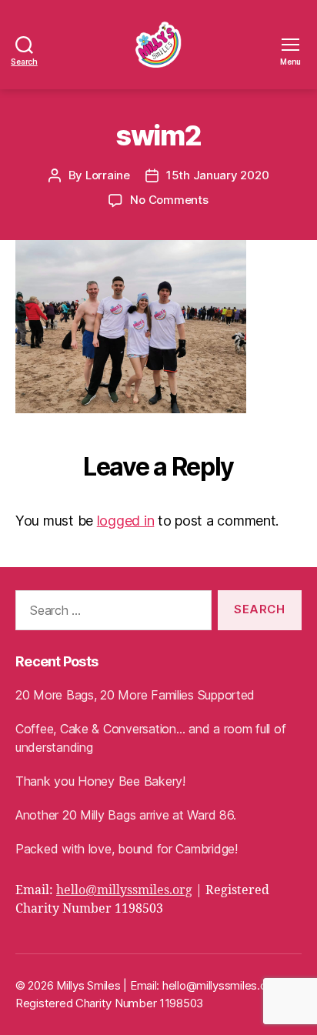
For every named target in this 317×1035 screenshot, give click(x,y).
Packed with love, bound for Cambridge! (126, 848)
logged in (126, 520)
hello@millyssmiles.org (124, 890)
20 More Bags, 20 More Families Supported (135, 695)
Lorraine (107, 175)
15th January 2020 (217, 175)
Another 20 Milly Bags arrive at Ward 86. (125, 815)
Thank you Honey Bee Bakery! (100, 781)
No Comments (169, 199)
